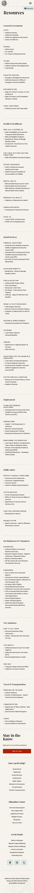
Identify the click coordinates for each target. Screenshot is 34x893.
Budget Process (17, 817)
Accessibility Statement (17, 883)
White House (9, 49)
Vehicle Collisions (11, 693)
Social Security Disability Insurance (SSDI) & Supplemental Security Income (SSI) (17, 248)
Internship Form (17, 855)
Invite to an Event (17, 849)
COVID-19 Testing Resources (15, 222)
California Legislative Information (16, 37)
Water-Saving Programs (13, 601)
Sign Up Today (17, 751)
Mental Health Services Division (15, 186)
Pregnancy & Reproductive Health (16, 200)
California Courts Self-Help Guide (16, 108)
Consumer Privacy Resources (15, 478)
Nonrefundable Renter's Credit (15, 657)
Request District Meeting (17, 846)
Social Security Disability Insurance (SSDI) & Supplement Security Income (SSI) (17, 368)
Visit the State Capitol (17, 808)
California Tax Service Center (15, 669)
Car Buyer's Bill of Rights (13, 584)
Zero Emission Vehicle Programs (16, 711)
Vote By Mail (9, 68)
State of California (11, 40)
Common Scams (10, 483)
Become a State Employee (14, 429)
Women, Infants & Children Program (17, 309)
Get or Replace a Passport (13, 721)
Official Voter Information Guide (16, 63)
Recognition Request (17, 852)
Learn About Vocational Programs (16, 361)
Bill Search (17, 820)
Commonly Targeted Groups (14, 481)
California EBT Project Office (14, 283)
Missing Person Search (12, 514)
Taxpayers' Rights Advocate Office (16, 667)
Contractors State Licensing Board (17, 577)
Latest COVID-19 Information (15, 219)
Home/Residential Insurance (14, 587)
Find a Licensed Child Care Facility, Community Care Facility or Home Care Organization (16, 593)
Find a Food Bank (11, 285)
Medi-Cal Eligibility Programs (14, 137)
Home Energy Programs (13, 598)
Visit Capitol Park (17, 811)
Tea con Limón (17, 823)
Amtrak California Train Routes (15, 723)
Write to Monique (17, 840)
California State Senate (12, 878)
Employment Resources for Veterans (17, 433)
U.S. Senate (9, 52)
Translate (29, 8)
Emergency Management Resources (17, 78)
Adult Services (10, 349)
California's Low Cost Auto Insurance (17, 589)
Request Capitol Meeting (17, 843)
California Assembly (11, 35)
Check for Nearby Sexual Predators (17, 485)
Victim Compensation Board (14, 495)
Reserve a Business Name (13, 558)
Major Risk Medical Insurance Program (17, 157)
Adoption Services (11, 384)
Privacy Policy (22, 881)
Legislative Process (16, 814)
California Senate (11, 33)
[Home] (4, 3)
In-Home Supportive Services (15, 363)
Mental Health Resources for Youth (17, 184)
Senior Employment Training (14, 431)
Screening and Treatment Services (17, 210)
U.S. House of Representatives (15, 54)
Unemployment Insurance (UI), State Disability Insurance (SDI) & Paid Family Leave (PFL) (17, 254)
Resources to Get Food (13, 288)
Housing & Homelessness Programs (17, 323)
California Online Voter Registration (17, 66)
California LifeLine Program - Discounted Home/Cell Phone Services (15, 605)
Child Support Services (12, 307)
